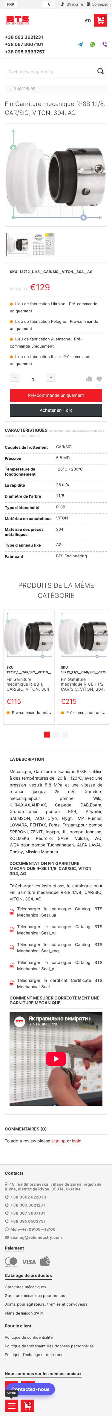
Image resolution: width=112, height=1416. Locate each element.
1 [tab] (47, 735)
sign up (58, 1140)
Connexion (100, 4)
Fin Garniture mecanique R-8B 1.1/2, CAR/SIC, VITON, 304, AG (83, 684)
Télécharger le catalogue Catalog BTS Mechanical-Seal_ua (59, 911)
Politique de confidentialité (29, 1337)
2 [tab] (56, 735)
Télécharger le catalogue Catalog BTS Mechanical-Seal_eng (59, 947)
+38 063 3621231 (24, 37)
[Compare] (89, 379)
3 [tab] (65, 735)
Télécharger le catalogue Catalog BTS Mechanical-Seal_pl (59, 965)
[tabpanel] (29, 667)
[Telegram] (80, 44)
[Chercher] (100, 71)
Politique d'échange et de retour (34, 1354)
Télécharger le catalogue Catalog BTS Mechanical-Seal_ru (59, 929)
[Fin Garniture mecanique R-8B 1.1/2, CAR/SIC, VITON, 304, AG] (83, 635)
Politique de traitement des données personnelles (49, 1346)
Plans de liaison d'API (24, 1313)
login (76, 1140)
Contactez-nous (30, 1389)
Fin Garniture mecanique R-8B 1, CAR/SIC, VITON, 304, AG (28, 684)
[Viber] (104, 44)
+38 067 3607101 (24, 44)
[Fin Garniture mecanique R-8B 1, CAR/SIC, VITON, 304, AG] (29, 635)
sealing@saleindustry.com (36, 1237)
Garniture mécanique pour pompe (35, 1295)
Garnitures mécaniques (25, 1287)
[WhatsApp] (92, 44)
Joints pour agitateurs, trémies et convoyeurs (46, 1304)
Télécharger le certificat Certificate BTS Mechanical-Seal (59, 983)
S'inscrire (74, 4)
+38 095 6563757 (25, 52)
